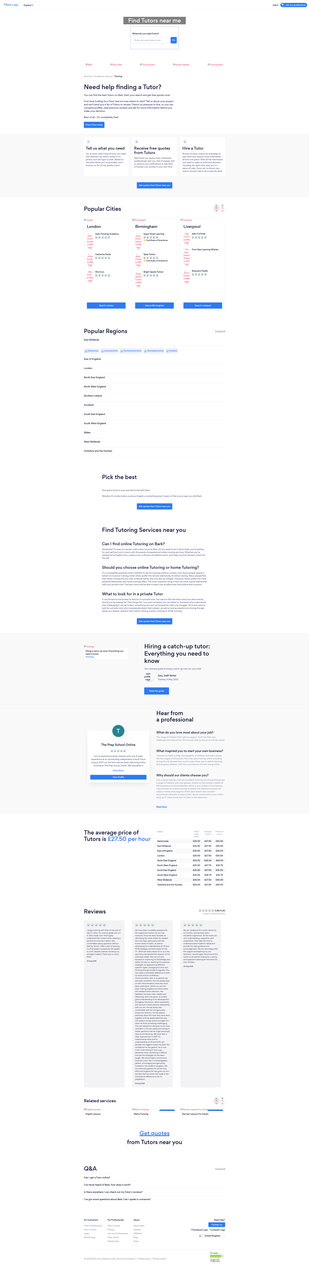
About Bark (138, 1225)
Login (86, 1233)
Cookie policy (144, 1258)
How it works (90, 1229)
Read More (161, 806)
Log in (275, 5)
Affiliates (137, 1233)
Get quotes (155, 1133)
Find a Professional (93, 1225)
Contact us (216, 1224)
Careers (137, 1229)
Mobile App (89, 1237)
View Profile (118, 777)
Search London (106, 305)
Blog (135, 1237)
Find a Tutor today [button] (94, 124)
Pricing (111, 1229)
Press (136, 1241)
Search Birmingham (154, 305)
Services (88, 76)
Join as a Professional (118, 1233)
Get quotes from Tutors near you (154, 506)
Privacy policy (159, 1258)
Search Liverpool (203, 305)
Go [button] (173, 40)
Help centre (113, 1237)
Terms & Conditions (126, 1258)
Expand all (220, 331)
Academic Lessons (103, 76)
